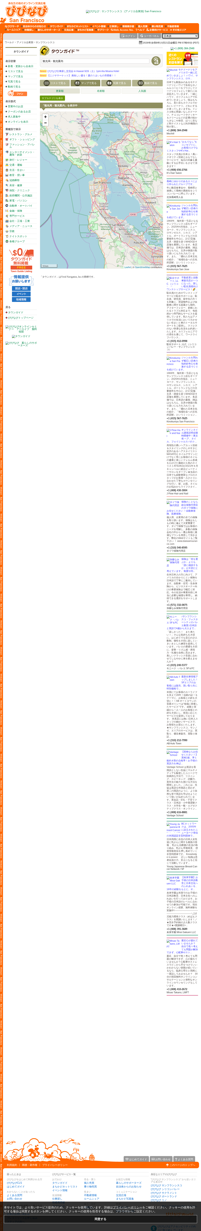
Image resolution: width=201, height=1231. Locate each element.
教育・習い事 (17, 175)
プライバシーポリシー (55, 1165)
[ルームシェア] (12, 30)
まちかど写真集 (125, 1198)
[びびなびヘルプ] (140, 30)
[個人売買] (142, 26)
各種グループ (17, 241)
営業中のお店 (15, 106)
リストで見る (15, 71)
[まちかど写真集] (84, 30)
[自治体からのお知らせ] (33, 26)
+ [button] (45, 116)
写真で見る (14, 81)
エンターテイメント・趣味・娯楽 (22, 153)
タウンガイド (21, 51)
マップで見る (15, 76)
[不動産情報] (172, 26)
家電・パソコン (18, 200)
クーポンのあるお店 (19, 111)
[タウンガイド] (55, 26)
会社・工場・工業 (19, 221)
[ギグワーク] (102, 30)
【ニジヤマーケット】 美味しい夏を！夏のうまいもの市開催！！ (78, 75)
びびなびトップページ (21, 317)
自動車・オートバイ (20, 205)
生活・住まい (17, 170)
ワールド (9, 42)
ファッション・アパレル (22, 145)
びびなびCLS (14, 1182)
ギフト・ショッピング (22, 139)
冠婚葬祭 (14, 180)
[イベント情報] (98, 26)
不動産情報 (90, 1195)
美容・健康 (15, 185)
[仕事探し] (113, 26)
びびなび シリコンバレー (165, 1189)
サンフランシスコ (45, 42)
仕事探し (57, 1198)
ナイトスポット (18, 236)
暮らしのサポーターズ (129, 1182)
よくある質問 (14, 1195)
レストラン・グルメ (20, 134)
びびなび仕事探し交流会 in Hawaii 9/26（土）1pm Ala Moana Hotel (79, 71)
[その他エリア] (178, 30)
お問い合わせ (14, 1198)
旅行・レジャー (18, 160)
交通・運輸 (15, 165)
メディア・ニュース (20, 226)
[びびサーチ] (12, 26)
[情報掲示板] (127, 26)
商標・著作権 (29, 1165)
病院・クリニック (19, 190)
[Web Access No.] (122, 30)
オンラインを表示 (18, 121)
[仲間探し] (28, 30)
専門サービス (17, 216)
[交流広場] (67, 30)
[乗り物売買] (156, 26)
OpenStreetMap (142, 267)
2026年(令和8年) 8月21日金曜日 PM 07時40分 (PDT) (171, 42)
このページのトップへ (182, 1165)
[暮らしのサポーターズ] (48, 30)
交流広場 (121, 1195)
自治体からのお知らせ (129, 1186)
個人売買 (89, 1182)
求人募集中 (14, 116)
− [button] (45, 122)
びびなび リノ (159, 1200)
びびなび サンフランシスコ (166, 1185)
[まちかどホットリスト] (77, 26)
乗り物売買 (90, 1186)
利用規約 (12, 1165)
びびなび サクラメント (164, 1192)
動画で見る (14, 86)
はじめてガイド (16, 1186)
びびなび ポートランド (164, 1196)
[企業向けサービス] (157, 30)
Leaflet (127, 267)
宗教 (12, 231)
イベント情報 (60, 1190)
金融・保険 (15, 211)
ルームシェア (91, 1198)
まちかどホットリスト (65, 1186)
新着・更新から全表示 (20, 66)
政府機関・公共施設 (20, 195)
